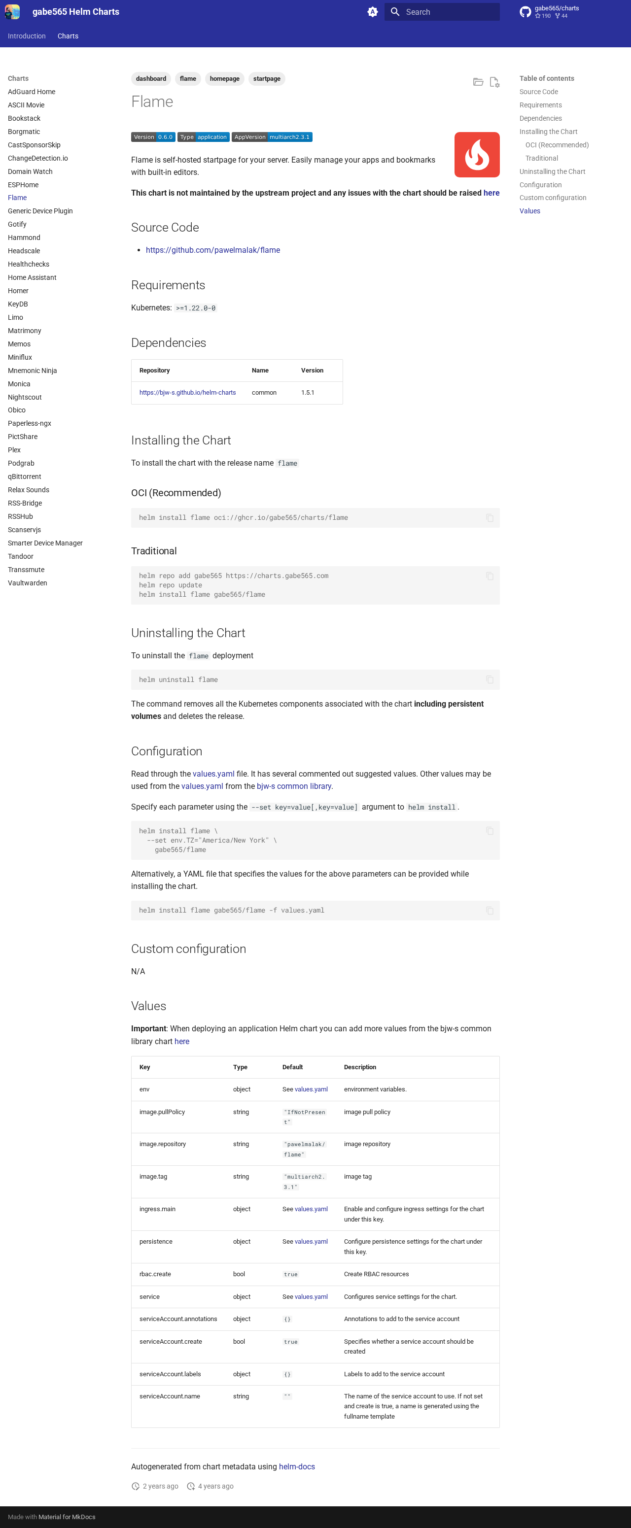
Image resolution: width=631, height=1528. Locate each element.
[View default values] (494, 82)
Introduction (27, 36)
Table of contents (547, 78)
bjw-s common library (294, 786)
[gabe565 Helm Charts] (12, 11)
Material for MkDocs (67, 1517)
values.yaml (214, 774)
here (492, 193)
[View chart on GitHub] (478, 82)
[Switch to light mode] (373, 12)
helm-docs (297, 1466)
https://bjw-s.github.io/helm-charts (188, 392)
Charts (68, 36)
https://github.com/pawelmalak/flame (213, 250)
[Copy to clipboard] (490, 518)
